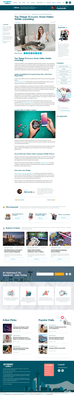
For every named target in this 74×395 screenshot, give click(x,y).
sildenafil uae (27, 394)
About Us (54, 2)
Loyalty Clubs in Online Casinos (7, 33)
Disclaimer (47, 370)
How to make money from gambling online (25, 173)
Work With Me (48, 368)
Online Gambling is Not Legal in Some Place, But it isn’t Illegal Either (8, 28)
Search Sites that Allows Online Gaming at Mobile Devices (8, 38)
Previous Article (20, 199)
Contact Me (59, 2)
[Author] (33, 192)
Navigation (47, 372)
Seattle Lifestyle (40, 2)
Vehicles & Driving (63, 83)
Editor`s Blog (48, 374)
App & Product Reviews (63, 66)
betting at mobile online (27, 102)
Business (15, 2)
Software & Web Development (64, 80)
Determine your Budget (7, 42)
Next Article (50, 199)
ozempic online (43, 394)
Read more (17, 218)
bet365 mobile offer (19, 81)
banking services (45, 162)
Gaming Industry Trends (64, 71)
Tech (20, 2)
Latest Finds (49, 2)
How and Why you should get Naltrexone (14, 393)
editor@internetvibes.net (62, 367)
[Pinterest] (70, 2)
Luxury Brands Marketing (65, 110)
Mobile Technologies (64, 74)
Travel (28, 2)
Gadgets (64, 68)
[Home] (7, 2)
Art (44, 2)
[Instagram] (67, 2)
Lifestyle (23, 2)
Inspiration (33, 2)
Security (64, 76)
